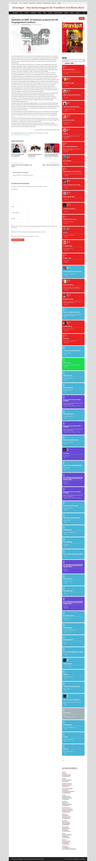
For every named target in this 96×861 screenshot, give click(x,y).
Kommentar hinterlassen (37, 24)
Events (72, 12)
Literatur (33, 12)
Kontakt (59, 3)
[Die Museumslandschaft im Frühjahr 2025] (35, 148)
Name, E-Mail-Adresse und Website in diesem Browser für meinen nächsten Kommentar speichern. (34, 227)
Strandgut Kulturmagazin (26, 24)
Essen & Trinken (58, 12)
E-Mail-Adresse (15, 212)
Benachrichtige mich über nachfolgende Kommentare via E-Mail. (28, 231)
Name (13, 206)
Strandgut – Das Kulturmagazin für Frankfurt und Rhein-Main (48, 7)
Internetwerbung (32, 3)
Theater (26, 12)
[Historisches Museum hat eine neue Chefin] (18, 148)
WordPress (77, 859)
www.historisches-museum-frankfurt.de (20, 134)
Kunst (39, 12)
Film (21, 12)
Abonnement (25, 3)
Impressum (54, 3)
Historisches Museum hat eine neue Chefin (17, 155)
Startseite (15, 12)
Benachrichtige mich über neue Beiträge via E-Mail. (25, 236)
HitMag (82, 859)
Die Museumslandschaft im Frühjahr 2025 (34, 155)
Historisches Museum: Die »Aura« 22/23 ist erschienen (51, 155)
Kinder (66, 12)
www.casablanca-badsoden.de (69, 848)
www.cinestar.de (65, 781)
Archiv (21, 3)
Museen (12, 17)
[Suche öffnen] (84, 12)
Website (13, 218)
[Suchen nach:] (73, 18)
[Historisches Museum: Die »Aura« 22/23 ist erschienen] (52, 148)
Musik (44, 12)
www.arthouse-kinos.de (66, 775)
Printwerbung (38, 3)
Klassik (50, 12)
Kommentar (14, 189)
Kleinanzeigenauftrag (46, 3)
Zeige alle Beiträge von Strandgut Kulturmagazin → (23, 175)
